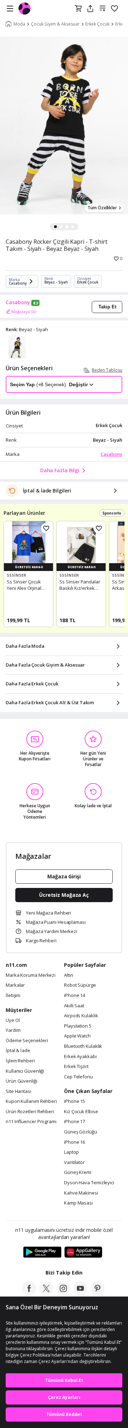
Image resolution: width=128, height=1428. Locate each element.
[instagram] (63, 1293)
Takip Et (107, 306)
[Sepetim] (78, 9)
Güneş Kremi (77, 1172)
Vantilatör (74, 1162)
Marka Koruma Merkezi (30, 975)
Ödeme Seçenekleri (27, 1041)
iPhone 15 (74, 1101)
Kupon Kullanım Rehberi (31, 1101)
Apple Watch (77, 1036)
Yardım (13, 1030)
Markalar (15, 985)
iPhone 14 (74, 995)
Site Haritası (18, 1091)
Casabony (18, 302)
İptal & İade (18, 1051)
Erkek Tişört (76, 1066)
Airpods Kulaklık (81, 1016)
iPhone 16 (74, 1142)
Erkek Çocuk (97, 24)
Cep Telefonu (78, 1077)
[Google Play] (42, 1252)
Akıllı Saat (74, 1006)
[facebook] (29, 1293)
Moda (19, 24)
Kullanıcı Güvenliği (25, 1071)
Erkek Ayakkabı (80, 1057)
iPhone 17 (74, 1122)
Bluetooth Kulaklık (83, 1046)
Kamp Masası (78, 1203)
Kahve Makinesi (81, 1193)
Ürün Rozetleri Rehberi (30, 1112)
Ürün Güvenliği (21, 1081)
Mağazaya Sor (24, 311)
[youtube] (80, 1293)
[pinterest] (97, 1293)
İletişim (13, 995)
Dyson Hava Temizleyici (89, 1183)
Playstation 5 (77, 1026)
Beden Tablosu (107, 370)
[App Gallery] (83, 1252)
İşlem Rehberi (20, 1061)
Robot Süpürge (80, 985)
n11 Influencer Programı (31, 1122)
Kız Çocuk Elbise (81, 1112)
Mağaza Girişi (64, 876)
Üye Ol (13, 1020)
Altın (68, 975)
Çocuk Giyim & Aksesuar (55, 24)
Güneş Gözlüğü (80, 1132)
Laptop (71, 1152)
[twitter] (46, 1293)
